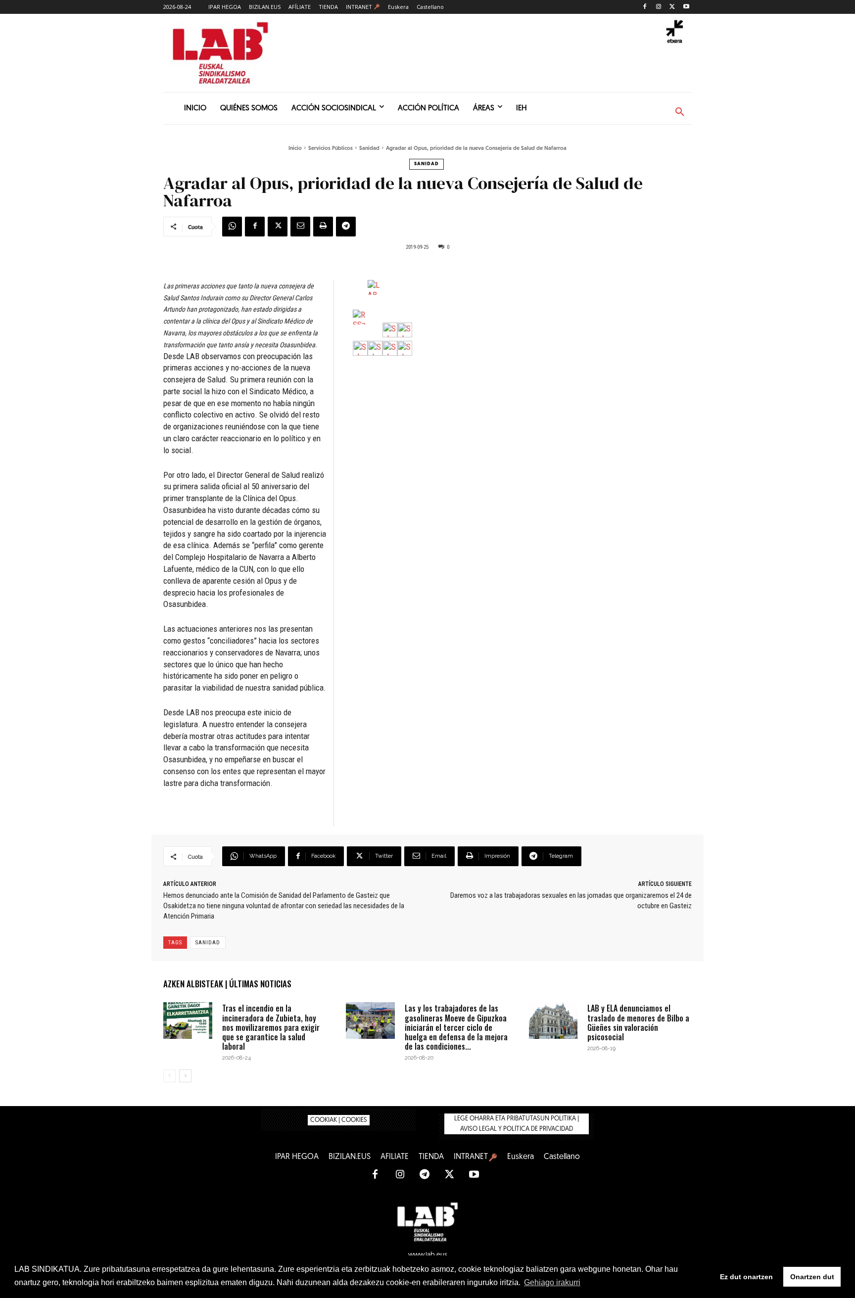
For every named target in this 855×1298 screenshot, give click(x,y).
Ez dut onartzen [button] (746, 1277)
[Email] (300, 226)
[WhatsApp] (232, 226)
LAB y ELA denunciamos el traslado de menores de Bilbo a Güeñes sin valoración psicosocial (638, 1022)
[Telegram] (346, 226)
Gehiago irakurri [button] (552, 1282)
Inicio (295, 148)
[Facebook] (645, 7)
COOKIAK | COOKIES (338, 1120)
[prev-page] (169, 1075)
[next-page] (185, 1075)
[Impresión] (323, 226)
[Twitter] (672, 7)
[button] (680, 112)
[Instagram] (659, 7)
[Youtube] (686, 7)
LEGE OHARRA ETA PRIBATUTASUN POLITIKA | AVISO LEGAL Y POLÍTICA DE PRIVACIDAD (516, 1123)
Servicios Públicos (330, 148)
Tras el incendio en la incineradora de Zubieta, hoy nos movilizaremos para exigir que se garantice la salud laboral (271, 1027)
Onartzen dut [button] (812, 1277)
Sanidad (369, 148)
